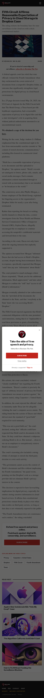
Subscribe (22, 355)
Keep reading (22, 361)
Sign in (29, 367)
